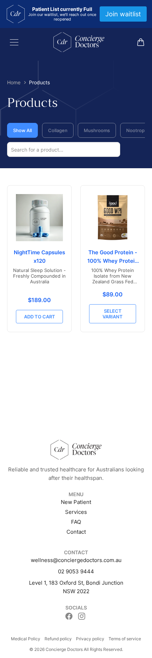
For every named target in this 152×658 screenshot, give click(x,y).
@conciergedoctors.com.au (87, 560)
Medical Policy (25, 638)
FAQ (76, 521)
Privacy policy (90, 638)
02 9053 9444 (76, 571)
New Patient (76, 502)
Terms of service (125, 638)
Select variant (113, 313)
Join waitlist (123, 14)
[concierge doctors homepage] (78, 42)
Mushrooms (97, 130)
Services (76, 512)
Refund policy (58, 638)
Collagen (58, 130)
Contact (76, 531)
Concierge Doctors (64, 649)
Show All (22, 130)
